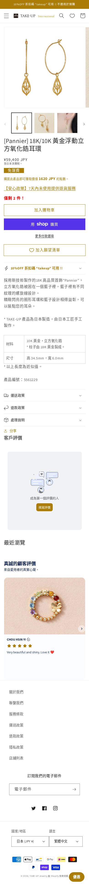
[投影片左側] (5, 124)
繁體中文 (61, 841)
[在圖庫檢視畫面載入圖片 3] (67, 123)
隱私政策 (16, 747)
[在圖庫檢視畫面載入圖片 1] (21, 123)
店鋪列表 (16, 758)
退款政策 (16, 736)
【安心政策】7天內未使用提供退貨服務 (40, 188)
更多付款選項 (44, 236)
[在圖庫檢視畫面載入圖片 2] (44, 123)
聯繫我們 (16, 703)
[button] (6, 15)
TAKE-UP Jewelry (38, 876)
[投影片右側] (84, 124)
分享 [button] (13, 430)
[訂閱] (74, 789)
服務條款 (16, 714)
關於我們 (16, 692)
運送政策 (16, 725)
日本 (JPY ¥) (25, 841)
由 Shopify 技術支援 (58, 876)
